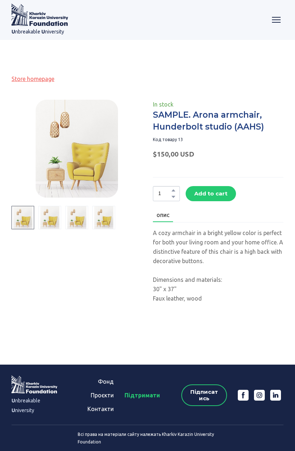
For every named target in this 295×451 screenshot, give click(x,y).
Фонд (106, 381)
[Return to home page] (40, 15)
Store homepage (33, 79)
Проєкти (102, 395)
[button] (173, 190)
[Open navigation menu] (276, 20)
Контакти (100, 409)
